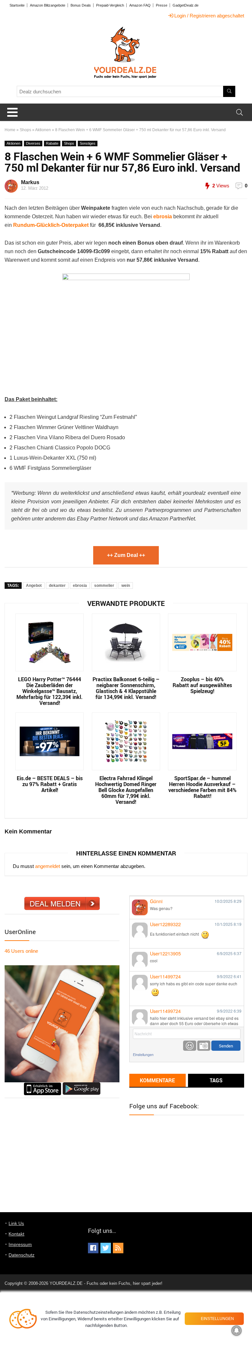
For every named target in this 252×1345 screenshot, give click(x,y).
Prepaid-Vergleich (110, 5)
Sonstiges (87, 143)
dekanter (57, 585)
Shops (25, 130)
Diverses (33, 143)
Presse (161, 5)
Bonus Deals (81, 5)
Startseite (17, 5)
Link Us (16, 1223)
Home (10, 130)
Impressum (20, 1244)
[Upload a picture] (203, 1046)
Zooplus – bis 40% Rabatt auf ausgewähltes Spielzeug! (202, 685)
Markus (30, 182)
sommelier (104, 585)
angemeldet (47, 866)
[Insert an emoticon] (189, 1046)
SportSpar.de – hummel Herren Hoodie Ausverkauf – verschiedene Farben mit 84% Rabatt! (202, 787)
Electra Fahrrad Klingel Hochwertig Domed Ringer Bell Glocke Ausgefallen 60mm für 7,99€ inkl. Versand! (126, 790)
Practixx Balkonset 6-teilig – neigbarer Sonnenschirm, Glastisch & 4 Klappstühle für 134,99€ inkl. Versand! (126, 688)
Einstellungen (143, 1054)
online (21, 951)
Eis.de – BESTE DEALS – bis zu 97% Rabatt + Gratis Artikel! (50, 784)
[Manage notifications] (236, 1330)
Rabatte (52, 143)
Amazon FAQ (140, 5)
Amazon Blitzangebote (47, 5)
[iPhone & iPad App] (42, 1085)
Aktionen (43, 130)
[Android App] (81, 1085)
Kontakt (16, 1234)
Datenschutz (21, 1255)
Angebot (34, 585)
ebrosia (80, 585)
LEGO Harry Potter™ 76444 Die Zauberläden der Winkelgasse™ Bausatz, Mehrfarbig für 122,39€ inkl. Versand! (49, 691)
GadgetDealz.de (186, 5)
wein (125, 585)
